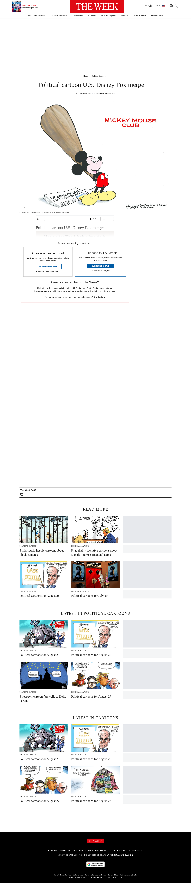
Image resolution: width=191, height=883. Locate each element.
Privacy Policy (120, 850)
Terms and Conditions (99, 850)
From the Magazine (108, 16)
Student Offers (157, 16)
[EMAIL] (22, 494)
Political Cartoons (99, 76)
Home (85, 76)
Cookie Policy (136, 850)
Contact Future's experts (72, 850)
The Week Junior (139, 16)
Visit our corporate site (128, 875)
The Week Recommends (59, 16)
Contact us (99, 297)
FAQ (80, 855)
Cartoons (92, 16)
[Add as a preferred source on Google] (95, 864)
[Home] (28, 16)
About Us (52, 850)
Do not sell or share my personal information (108, 855)
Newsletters (78, 16)
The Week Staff (84, 93)
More (123, 16)
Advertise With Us (67, 855)
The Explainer (39, 16)
